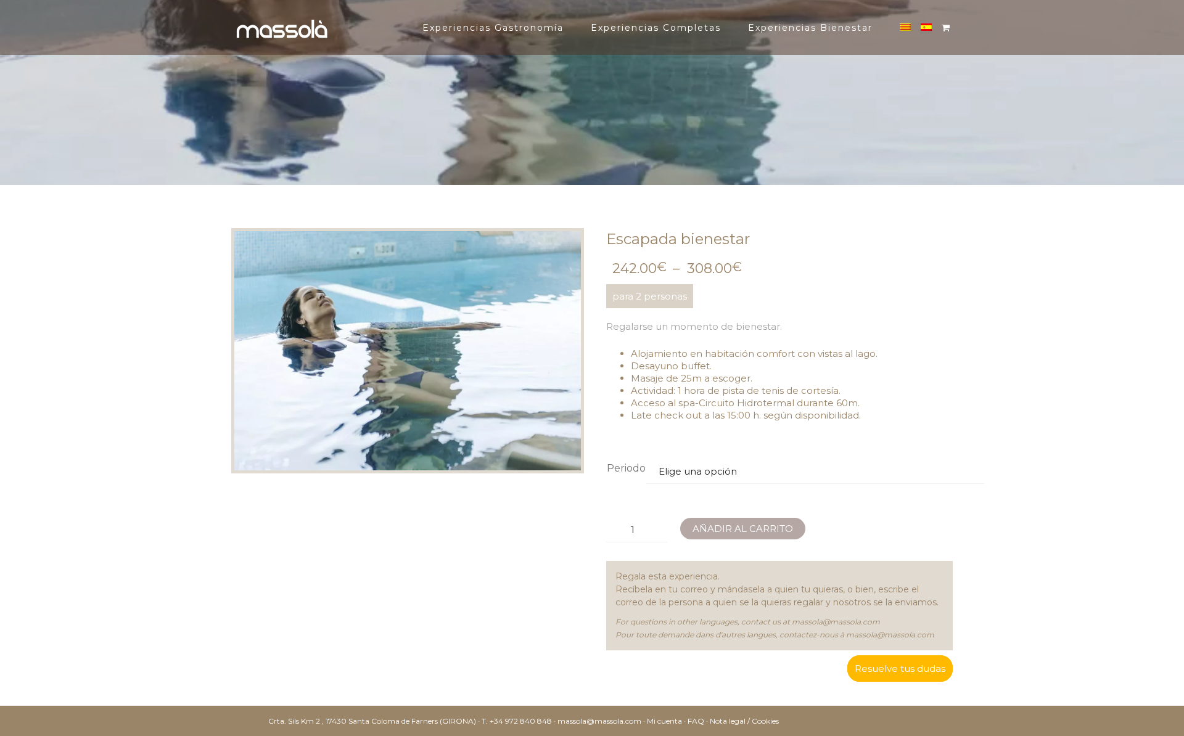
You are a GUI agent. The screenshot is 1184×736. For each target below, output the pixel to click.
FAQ (696, 721)
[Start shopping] (947, 27)
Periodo (626, 468)
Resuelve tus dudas (900, 668)
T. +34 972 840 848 (517, 721)
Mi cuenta (664, 721)
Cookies (765, 721)
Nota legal (728, 721)
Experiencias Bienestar (810, 27)
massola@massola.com (836, 621)
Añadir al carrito (743, 528)
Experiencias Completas (656, 27)
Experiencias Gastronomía (493, 27)
